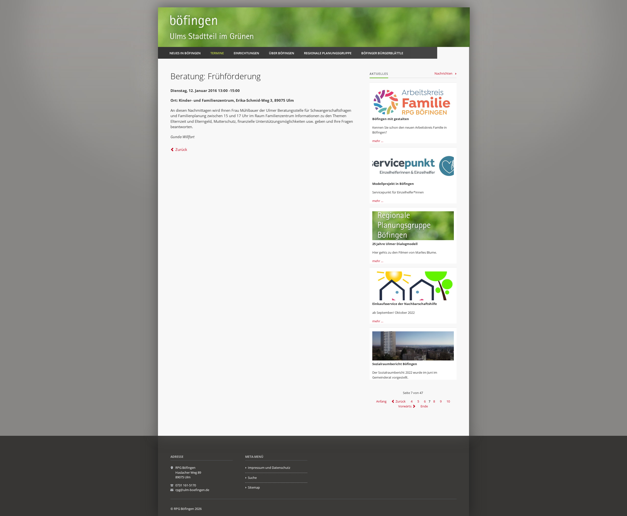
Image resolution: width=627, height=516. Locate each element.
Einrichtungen (246, 53)
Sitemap (254, 487)
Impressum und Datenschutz (269, 467)
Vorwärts (404, 406)
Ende (424, 406)
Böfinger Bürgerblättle (382, 53)
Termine (217, 53)
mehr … (377, 141)
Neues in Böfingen (185, 53)
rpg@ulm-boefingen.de (192, 490)
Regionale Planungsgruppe (327, 53)
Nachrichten (443, 73)
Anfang (381, 401)
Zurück (181, 149)
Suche (252, 477)
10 (448, 401)
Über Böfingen (281, 53)
